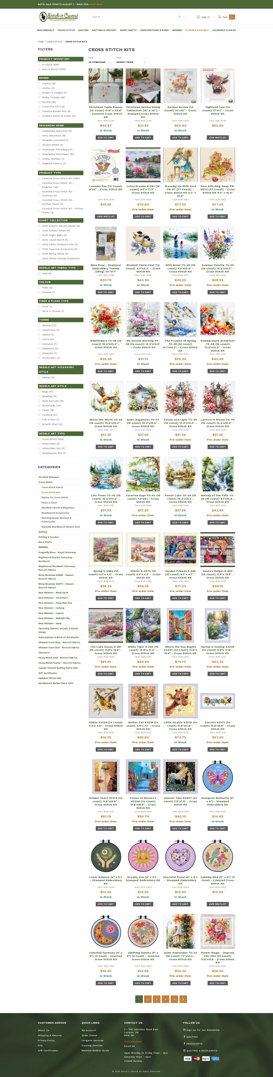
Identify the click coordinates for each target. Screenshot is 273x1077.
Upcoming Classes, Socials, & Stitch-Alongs (59, 630)
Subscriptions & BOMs (154, 30)
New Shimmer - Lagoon (51, 613)
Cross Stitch (66, 30)
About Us (43, 1030)
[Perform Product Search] (179, 17)
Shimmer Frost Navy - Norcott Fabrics (59, 642)
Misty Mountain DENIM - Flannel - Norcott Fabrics (57, 577)
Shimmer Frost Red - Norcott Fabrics (59, 647)
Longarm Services (92, 1040)
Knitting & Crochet (104, 30)
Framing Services (92, 1045)
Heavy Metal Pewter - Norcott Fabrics (60, 663)
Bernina (177, 30)
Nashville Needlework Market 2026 (61, 527)
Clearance (44, 652)
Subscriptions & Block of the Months (59, 637)
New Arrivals (45, 30)
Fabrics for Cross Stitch (55, 497)
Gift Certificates (48, 673)
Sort (119, 58)
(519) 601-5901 (133, 1041)
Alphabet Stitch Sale (50, 678)
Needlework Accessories (55, 513)
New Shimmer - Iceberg (51, 608)
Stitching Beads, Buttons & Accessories (56, 520)
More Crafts (128, 30)
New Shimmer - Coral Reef (53, 598)
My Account (89, 1030)
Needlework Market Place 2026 (56, 683)
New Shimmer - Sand (50, 623)
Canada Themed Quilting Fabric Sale (58, 668)
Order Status (89, 1035)
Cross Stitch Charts (52, 487)
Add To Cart (106, 137)
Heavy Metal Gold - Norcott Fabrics (58, 657)
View (90, 58)
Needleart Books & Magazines (58, 508)
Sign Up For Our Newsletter (203, 1030)
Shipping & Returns (49, 1035)
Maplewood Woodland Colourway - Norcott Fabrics (57, 568)
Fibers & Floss (49, 502)
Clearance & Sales (224, 30)
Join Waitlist (218, 137)
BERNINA (43, 547)
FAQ (40, 1045)
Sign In (205, 17)
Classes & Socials (197, 30)
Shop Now (95, 4)
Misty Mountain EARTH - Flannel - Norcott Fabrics (57, 586)
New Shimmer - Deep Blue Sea (55, 603)
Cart (227, 17)
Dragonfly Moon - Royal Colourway (57, 552)
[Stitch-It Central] (58, 16)
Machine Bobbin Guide (95, 1050)
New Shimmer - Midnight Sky (54, 618)
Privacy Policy (46, 1040)
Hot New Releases (49, 477)
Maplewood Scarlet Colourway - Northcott (56, 559)
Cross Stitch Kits (51, 492)
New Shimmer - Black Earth (53, 592)
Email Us (129, 1046)
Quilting (83, 30)
